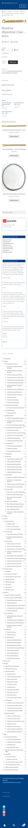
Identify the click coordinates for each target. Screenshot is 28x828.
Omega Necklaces (9, 637)
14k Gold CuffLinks (9, 579)
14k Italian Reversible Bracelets (14, 392)
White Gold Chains (11, 632)
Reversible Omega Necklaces (14, 645)
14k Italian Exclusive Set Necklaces (15, 620)
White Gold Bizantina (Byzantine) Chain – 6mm (6, 104)
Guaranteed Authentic (8, 243)
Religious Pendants (10, 713)
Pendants (6, 663)
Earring (5, 516)
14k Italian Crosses (11, 723)
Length (4, 48)
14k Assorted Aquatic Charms (14, 676)
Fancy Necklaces (9, 613)
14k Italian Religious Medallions (14, 729)
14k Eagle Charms (11, 687)
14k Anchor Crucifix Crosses (13, 716)
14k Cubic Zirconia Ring (11, 574)
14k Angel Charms (11, 674)
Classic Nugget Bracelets (13, 509)
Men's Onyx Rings (11, 756)
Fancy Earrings (8, 531)
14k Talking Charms (12, 695)
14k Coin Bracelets (11, 413)
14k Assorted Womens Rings (14, 739)
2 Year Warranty (6, 241)
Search (14, 825)
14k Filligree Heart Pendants (12, 666)
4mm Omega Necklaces (12, 653)
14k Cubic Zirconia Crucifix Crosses (15, 721)
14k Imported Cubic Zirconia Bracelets (16, 432)
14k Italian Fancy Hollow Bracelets (15, 380)
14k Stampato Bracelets (13, 399)
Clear (17, 50)
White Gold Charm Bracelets (14, 451)
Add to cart (13, 62)
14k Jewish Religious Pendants (14, 731)
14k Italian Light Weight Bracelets (15, 382)
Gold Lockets (8, 700)
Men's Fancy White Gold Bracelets (15, 494)
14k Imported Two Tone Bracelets (15, 435)
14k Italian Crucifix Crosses (13, 726)
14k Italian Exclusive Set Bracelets (15, 377)
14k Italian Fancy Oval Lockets (14, 708)
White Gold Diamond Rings (11, 767)
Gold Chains (16, 11)
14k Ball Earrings (11, 523)
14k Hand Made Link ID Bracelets (15, 459)
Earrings (6, 518)
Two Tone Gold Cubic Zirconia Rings (14, 762)
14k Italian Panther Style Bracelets (15, 389)
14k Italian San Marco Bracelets (14, 394)
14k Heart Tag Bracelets (13, 430)
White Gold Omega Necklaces (14, 642)
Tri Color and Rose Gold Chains (11, 769)
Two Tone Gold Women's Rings (12, 764)
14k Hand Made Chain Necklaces (14, 600)
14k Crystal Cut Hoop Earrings (14, 546)
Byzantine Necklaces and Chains (10, 72)
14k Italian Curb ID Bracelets (14, 464)
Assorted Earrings (9, 521)
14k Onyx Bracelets (11, 397)
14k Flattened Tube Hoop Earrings (15, 555)
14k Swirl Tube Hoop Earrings (14, 566)
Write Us (5, 341)
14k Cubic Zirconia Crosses (13, 718)
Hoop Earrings (8, 541)
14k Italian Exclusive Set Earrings (15, 534)
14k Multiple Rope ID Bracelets (14, 472)
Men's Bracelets (9, 489)
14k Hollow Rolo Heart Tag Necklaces (16, 605)
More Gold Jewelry (8, 568)
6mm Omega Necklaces (12, 655)
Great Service (6, 250)
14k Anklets (8, 571)
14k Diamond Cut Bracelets (11, 405)
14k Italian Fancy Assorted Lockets (15, 702)
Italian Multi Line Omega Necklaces (15, 647)
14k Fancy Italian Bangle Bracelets (15, 418)
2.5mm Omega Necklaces (13, 650)
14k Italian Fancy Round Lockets (15, 710)
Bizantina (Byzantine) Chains (12, 13)
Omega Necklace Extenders (13, 658)
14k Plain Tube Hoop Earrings (14, 563)
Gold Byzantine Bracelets (13, 402)
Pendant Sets (7, 661)
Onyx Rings (8, 754)
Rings (5, 734)
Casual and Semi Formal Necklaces (13, 597)
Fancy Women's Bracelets (11, 363)
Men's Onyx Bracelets (12, 501)
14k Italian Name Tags (12, 692)
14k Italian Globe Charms (13, 689)
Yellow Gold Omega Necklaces (14, 640)
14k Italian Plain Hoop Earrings (14, 561)
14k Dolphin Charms (12, 684)
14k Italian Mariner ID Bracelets (14, 469)
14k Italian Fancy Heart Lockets (14, 705)
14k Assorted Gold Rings (11, 737)
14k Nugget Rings (11, 744)
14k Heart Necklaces (12, 603)
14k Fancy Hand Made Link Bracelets (15, 477)
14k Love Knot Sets (9, 582)
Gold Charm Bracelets (12, 448)
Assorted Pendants (10, 671)
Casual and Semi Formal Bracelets (13, 427)
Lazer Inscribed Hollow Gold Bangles (16, 425)
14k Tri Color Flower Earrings (14, 529)
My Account (4, 825)
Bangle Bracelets (9, 415)
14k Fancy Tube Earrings (13, 526)
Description (5, 80)
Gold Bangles (8, 453)
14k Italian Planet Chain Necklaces (15, 608)
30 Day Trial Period (7, 239)
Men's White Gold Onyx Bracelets (15, 506)
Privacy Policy (6, 796)
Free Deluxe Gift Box (7, 252)
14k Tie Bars (8, 584)
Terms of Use (6, 792)
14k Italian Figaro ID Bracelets (14, 467)
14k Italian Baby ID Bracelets (14, 461)
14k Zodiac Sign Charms (11, 668)
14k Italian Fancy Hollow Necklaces (15, 622)
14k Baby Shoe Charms (12, 681)
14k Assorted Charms (12, 679)
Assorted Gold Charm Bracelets (14, 446)
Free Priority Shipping (8, 248)
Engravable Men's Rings (13, 747)
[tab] (14, 80)
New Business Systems (15, 782)
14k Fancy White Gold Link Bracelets (15, 484)
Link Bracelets (8, 474)
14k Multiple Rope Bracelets (13, 438)
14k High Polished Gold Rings (14, 742)
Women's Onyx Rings (12, 759)
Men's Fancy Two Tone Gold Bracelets (16, 492)
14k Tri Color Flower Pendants (14, 697)
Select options (14, 136)
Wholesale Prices (7, 245)
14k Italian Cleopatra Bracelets (14, 374)
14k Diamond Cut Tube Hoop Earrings (16, 549)
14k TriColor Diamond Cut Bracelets (15, 407)
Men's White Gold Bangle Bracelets (15, 504)
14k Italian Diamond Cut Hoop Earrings (16, 558)
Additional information (8, 85)
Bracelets (6, 361)
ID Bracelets (8, 456)
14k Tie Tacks (8, 587)
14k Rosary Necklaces (12, 610)
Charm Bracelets (9, 443)
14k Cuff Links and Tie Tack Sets (13, 576)
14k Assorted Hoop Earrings (13, 543)
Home (5, 11)
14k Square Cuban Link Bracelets (15, 486)
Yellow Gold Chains (11, 634)
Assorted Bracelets (9, 410)
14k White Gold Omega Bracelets (15, 440)
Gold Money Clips (9, 589)
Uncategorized (7, 358)
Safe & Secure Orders (8, 247)
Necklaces (9, 11)
